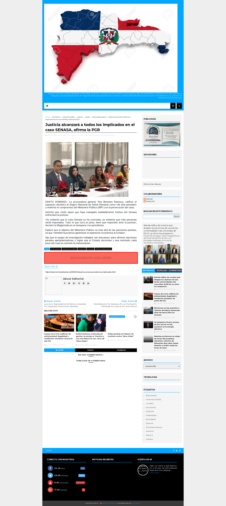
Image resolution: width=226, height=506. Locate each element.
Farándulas (151, 415)
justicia (80, 117)
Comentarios (175, 270)
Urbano (149, 439)
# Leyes (90, 249)
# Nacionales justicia (103, 249)
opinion (150, 423)
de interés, (72, 135)
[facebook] (174, 451)
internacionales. (69, 117)
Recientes (148, 270)
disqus (90, 350)
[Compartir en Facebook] (130, 169)
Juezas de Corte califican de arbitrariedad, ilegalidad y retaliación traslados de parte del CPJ (58, 337)
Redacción (150, 201)
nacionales (151, 395)
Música (149, 435)
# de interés (55, 249)
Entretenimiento (154, 427)
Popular (162, 270)
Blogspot (135, 503)
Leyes (87, 117)
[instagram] (180, 451)
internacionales (153, 399)
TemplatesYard (109, 503)
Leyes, (97, 135)
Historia (150, 431)
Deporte (150, 411)
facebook (121, 350)
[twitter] (176, 451)
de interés (56, 117)
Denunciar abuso (152, 184)
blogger (59, 350)
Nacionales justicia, (108, 135)
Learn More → (155, 473)
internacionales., (83, 135)
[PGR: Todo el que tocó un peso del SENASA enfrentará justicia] (87, 169)
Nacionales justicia (99, 117)
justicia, (92, 135)
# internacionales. (69, 249)
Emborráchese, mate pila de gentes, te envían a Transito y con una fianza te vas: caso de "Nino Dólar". (90, 337)
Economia (151, 407)
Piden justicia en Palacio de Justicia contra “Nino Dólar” (121, 335)
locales (149, 403)
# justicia (81, 249)
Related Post (51, 311)
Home (47, 117)
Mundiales (151, 419)
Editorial (149, 199)
